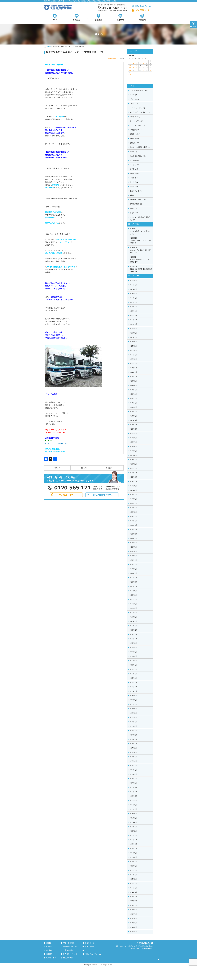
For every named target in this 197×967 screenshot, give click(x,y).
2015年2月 (133, 883)
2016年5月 (133, 818)
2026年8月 (133, 280)
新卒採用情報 (68, 958)
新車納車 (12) (134, 173)
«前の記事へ (57, 468)
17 (130, 68)
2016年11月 (134, 792)
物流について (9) (136, 191)
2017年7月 (133, 757)
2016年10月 (134, 796)
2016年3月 (133, 827)
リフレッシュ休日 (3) (137, 125)
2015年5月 (133, 870)
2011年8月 (133, 931)
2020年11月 (134, 582)
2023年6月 (133, 446)
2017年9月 (133, 748)
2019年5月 (133, 661)
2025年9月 (133, 328)
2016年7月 (133, 809)
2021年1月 (133, 573)
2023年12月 (134, 420)
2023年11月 (134, 425)
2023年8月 (133, 438)
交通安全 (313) (135, 134)
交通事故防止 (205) (136, 130)
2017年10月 (134, 743)
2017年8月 (133, 752)
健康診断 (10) (134, 143)
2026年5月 (133, 293)
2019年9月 (133, 643)
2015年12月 (134, 840)
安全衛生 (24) (134, 160)
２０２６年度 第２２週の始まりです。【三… (141, 231)
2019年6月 (133, 656)
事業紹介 (76, 20)
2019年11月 (134, 634)
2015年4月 (133, 875)
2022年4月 (133, 508)
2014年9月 (133, 905)
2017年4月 (133, 770)
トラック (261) (135, 117)
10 (130, 65)
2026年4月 (133, 298)
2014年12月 (134, 892)
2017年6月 (133, 761)
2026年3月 (133, 302)
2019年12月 (134, 630)
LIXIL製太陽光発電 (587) (139, 90)
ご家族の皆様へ (68, 950)
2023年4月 (133, 455)
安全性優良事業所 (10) (138, 156)
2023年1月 (133, 468)
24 (130, 70)
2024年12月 (134, 368)
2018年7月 (133, 704)
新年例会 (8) (134, 169)
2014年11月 (134, 896)
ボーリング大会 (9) (136, 121)
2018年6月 (133, 709)
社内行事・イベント (70, 954)
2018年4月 (133, 717)
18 (133, 68)
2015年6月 (133, 866)
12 (136, 65)
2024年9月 (133, 381)
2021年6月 (133, 551)
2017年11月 (134, 739)
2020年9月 (133, 591)
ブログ (87, 950)
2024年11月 (134, 372)
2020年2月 (133, 621)
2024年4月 (133, 403)
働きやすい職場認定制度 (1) (140, 147)
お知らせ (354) (135, 99)
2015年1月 (133, 888)
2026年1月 (133, 311)
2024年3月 (133, 407)
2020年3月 (133, 617)
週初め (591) (134, 213)
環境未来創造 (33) (136, 204)
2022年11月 (134, 477)
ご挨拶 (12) (134, 103)
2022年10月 (134, 481)
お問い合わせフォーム (143, 6)
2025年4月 (133, 350)
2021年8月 (133, 542)
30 (150, 70)
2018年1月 (133, 730)
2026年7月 (133, 285)
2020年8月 (133, 595)
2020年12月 (134, 577)
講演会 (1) (133, 208)
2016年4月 (133, 822)
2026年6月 (133, 289)
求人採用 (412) (135, 182)
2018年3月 (133, 722)
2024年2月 (133, 411)
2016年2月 (133, 831)
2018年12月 (134, 682)
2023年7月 (133, 442)
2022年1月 (133, 521)
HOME (55, 20)
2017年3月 (133, 774)
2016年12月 (134, 787)
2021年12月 (134, 525)
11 (133, 65)
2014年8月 (133, 910)
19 (136, 68)
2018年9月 (133, 695)
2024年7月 (133, 390)
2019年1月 (133, 678)
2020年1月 (133, 626)
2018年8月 (133, 700)
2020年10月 (134, 586)
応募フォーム (89, 947)
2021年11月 (134, 529)
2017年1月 (133, 783)
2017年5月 (133, 765)
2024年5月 (133, 398)
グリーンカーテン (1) (137, 108)
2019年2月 (133, 674)
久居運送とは (51, 958)
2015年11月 (134, 844)
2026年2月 (133, 307)
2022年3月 (133, 512)
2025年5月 (133, 346)
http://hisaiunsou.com (56, 443)
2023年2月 (133, 464)
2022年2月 (133, 516)
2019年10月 (134, 639)
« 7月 (129, 75)
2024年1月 (133, 416)
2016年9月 (133, 800)
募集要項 (142, 20)
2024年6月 (133, 394)
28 (143, 70)
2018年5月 (133, 713)
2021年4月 (133, 560)
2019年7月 (133, 652)
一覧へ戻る (84, 468)
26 (136, 70)
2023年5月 (133, 451)
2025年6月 (133, 341)
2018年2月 (133, 726)
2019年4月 (133, 665)
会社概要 (98, 20)
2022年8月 (133, 490)
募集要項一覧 (89, 943)
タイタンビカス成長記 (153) (140, 112)
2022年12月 (134, 473)
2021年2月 (133, 569)
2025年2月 (133, 359)
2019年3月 (133, 669)
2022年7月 (133, 494)
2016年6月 (133, 813)
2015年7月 (133, 862)
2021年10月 (134, 534)
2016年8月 (133, 805)
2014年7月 (133, 914)
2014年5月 (133, 923)
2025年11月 (134, 320)
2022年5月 (133, 503)
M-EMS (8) (133, 95)
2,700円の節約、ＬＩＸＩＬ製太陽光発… (140, 240)
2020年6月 (133, 604)
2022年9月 (133, 486)
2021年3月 (133, 564)
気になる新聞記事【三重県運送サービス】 (141, 269)
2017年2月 (133, 778)
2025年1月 (133, 363)
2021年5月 (133, 556)
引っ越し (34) (134, 165)
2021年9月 (133, 538)
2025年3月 (133, 355)
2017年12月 (134, 735)
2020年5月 (133, 608)
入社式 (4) (133, 152)
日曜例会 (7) (134, 178)
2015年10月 (134, 848)
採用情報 (120, 20)
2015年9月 (133, 853)
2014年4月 (133, 927)
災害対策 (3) (134, 186)
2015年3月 (133, 879)
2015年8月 (133, 857)
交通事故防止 (112, 58)
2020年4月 (133, 612)
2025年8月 (133, 333)
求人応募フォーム (142, 10)
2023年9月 (133, 433)
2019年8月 (133, 647)
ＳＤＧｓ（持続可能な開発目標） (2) (140, 218)
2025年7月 (133, 337)
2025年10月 (134, 324)
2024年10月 (134, 376)
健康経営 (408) (135, 138)
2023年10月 (134, 429)
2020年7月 (133, 599)
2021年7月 (133, 547)
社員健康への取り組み (71, 947)
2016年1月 (133, 835)
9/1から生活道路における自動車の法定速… (140, 250)
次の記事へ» (110, 468)
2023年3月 (133, 460)
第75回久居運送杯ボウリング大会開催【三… (141, 259)
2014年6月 (133, 918)
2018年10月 (134, 691)
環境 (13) (133, 195)
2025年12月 (134, 315)
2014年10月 (134, 901)
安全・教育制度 (68, 943)
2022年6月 (133, 499)
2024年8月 (133, 385)
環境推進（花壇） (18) (138, 200)
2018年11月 (134, 687)
